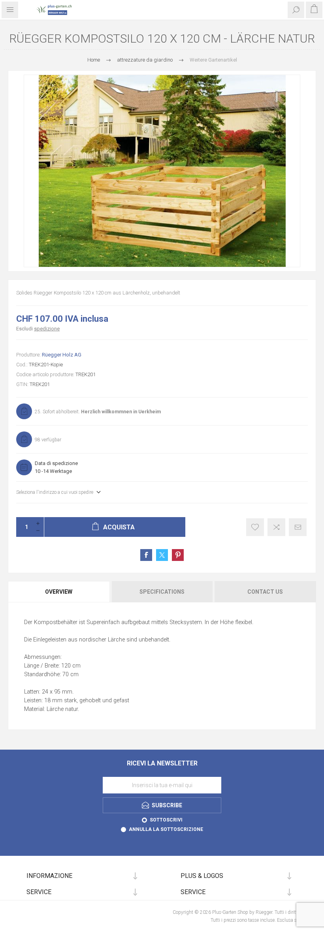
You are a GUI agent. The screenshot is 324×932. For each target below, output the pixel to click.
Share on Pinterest (178, 555)
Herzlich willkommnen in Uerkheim (121, 411)
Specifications (162, 592)
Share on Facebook (146, 555)
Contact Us (265, 592)
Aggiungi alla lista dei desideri (255, 527)
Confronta (276, 527)
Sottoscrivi (166, 820)
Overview (58, 592)
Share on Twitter (162, 555)
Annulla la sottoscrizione (166, 829)
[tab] (59, 591)
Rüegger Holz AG (61, 355)
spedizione (47, 329)
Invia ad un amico (298, 527)
